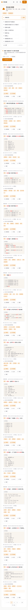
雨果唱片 (5, 157)
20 (22, 602)
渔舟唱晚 (18, 327)
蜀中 (8, 223)
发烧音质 (5, 261)
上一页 (7, 602)
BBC (14, 121)
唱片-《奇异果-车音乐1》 (16, 136)
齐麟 (9, 275)
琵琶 (13, 88)
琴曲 (18, 190)
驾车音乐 (14, 157)
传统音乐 (17, 223)
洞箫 (9, 588)
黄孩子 (9, 510)
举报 (14, 96)
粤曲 (5, 473)
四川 (5, 225)
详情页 (6, 93)
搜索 (24, 17)
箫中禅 (9, 586)
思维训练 (5, 123)
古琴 (9, 88)
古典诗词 (5, 365)
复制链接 (7, 96)
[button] (20, 2)
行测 (14, 294)
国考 (10, 294)
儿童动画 (10, 121)
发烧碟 (5, 512)
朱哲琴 (5, 510)
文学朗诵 (14, 363)
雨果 (10, 363)
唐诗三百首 (6, 363)
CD (4, 192)
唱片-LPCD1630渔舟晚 (14, 309)
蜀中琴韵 (10, 190)
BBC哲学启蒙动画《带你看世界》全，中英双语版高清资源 (16, 103)
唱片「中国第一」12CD (14, 67)
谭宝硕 (5, 586)
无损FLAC (19, 259)
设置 (6, 45)
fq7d (14, 557)
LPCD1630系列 (12, 327)
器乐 (21, 223)
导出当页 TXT (8, 59)
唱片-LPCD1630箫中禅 (14, 567)
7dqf (14, 163)
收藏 (19, 96)
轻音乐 (10, 157)
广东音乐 (8, 473)
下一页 (13, 605)
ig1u (14, 518)
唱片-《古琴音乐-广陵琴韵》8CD (16, 528)
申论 (17, 294)
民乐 (9, 259)
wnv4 (14, 479)
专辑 (23, 259)
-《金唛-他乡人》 (13, 381)
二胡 (16, 88)
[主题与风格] (20, 2)
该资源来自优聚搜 (8, 591)
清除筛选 (21, 45)
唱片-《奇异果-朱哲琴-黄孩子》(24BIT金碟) (16, 489)
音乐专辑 (22, 190)
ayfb (14, 371)
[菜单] (13, 2)
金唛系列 (10, 402)
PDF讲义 (5, 296)
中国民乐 (5, 88)
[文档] (17, 2)
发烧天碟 (5, 90)
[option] (14, 21)
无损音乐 (20, 88)
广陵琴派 (8, 549)
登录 (24, 2)
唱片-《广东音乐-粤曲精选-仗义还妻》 (16, 452)
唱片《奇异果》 (13, 239)
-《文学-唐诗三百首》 (14, 342)
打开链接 (13, 93)
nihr (14, 408)
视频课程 (21, 294)
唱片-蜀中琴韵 (12, 173)
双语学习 (18, 121)
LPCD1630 (19, 586)
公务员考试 (6, 294)
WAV (19, 157)
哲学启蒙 (5, 121)
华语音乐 (5, 259)
